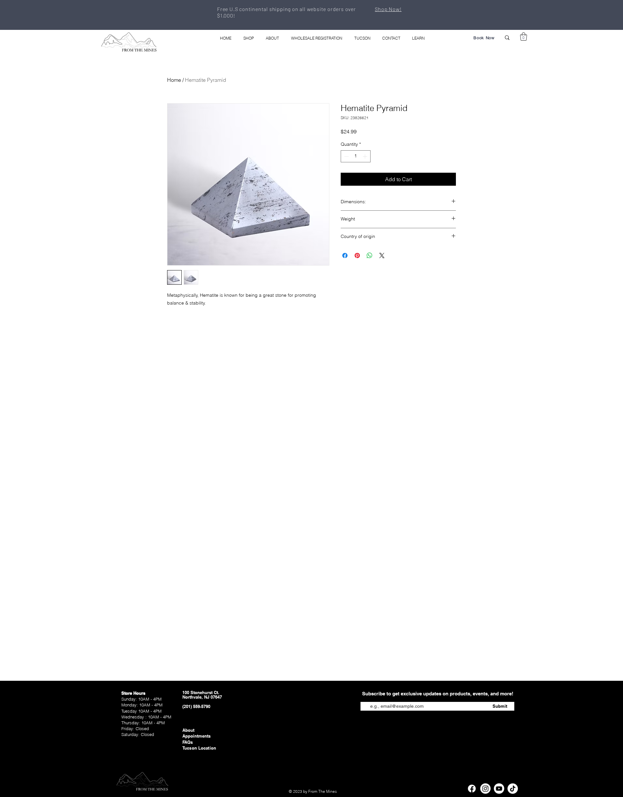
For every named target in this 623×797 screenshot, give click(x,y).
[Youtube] (499, 788)
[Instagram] (485, 788)
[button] (523, 36)
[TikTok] (512, 788)
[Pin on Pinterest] (357, 255)
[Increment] (365, 156)
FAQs (187, 742)
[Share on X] (382, 255)
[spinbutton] (355, 156)
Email (366, 697)
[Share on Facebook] (345, 255)
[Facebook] (472, 788)
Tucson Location (199, 748)
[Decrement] (346, 156)
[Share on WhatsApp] (369, 255)
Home (174, 80)
